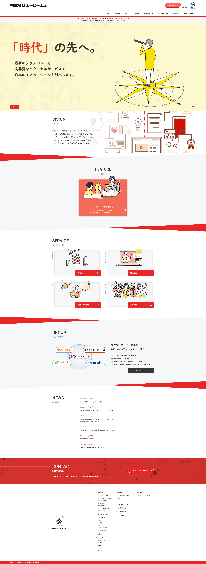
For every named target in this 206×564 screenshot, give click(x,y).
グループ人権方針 (121, 511)
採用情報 (133, 304)
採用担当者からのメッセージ (123, 495)
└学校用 (100, 520)
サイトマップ (120, 515)
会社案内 (81, 273)
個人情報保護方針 (121, 508)
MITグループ (101, 545)
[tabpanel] (103, 66)
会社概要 (100, 542)
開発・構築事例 (148, 13)
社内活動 (100, 550)
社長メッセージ (101, 540)
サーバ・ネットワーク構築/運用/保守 (106, 498)
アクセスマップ (101, 548)
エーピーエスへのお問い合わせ (141, 470)
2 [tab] (192, 106)
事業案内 (127, 13)
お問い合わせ (172, 5)
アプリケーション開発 (103, 495)
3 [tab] (193, 106)
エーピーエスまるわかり (189, 13)
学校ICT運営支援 (102, 503)
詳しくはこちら (140, 371)
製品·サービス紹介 (103, 514)
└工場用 (100, 522)
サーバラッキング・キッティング (105, 508)
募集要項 (119, 498)
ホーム (109, 13)
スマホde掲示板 (101, 517)
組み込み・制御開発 (102, 500)
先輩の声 (119, 500)
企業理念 (117, 13)
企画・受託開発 (101, 505)
